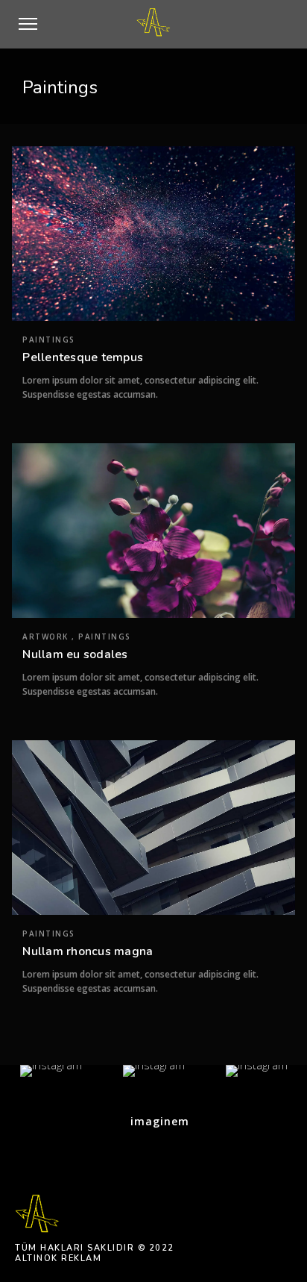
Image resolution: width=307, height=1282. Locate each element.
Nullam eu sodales (74, 654)
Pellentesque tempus (82, 357)
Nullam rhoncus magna (87, 951)
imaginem (158, 1121)
